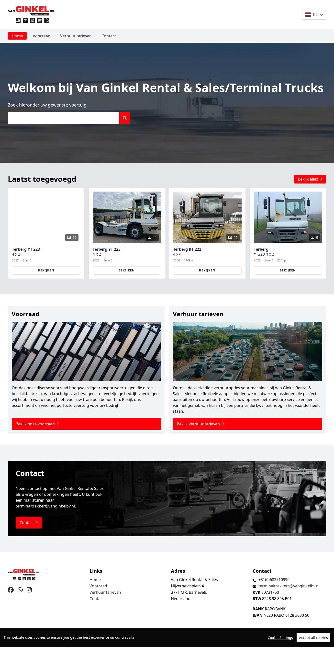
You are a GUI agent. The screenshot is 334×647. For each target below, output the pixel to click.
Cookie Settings (280, 637)
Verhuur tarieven (76, 36)
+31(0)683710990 (273, 579)
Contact (108, 36)
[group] (46, 233)
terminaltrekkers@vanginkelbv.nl (289, 586)
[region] (167, 637)
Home (17, 36)
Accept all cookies (313, 637)
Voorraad (41, 36)
